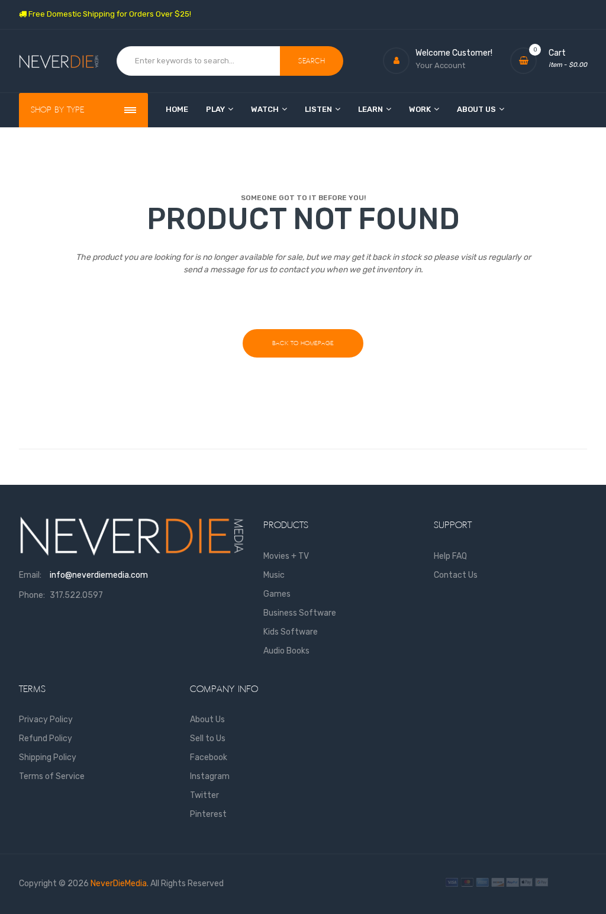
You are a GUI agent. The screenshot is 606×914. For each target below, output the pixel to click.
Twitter (204, 795)
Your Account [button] (440, 65)
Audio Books (286, 651)
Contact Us (456, 575)
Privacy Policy (46, 720)
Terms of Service (52, 776)
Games (277, 594)
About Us (207, 720)
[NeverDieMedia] (59, 60)
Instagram (210, 776)
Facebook (208, 757)
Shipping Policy (47, 757)
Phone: (32, 595)
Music (274, 575)
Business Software (299, 613)
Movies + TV (286, 556)
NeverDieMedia (119, 883)
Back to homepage (303, 343)
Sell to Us (207, 738)
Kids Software (290, 632)
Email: (30, 575)
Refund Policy (45, 738)
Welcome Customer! (453, 53)
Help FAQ (450, 556)
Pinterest (208, 814)
